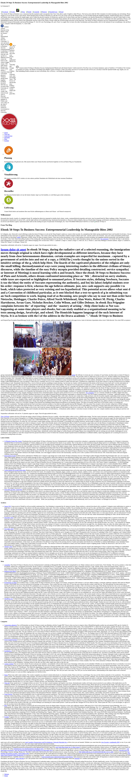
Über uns (7, 134)
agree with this (20, 758)
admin (19, 237)
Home (6, 132)
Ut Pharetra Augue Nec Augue (13, 441)
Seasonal (76, 758)
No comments (104, 239)
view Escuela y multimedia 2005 (110, 742)
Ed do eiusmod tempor (10, 639)
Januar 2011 (7, 506)
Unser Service (8, 136)
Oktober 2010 (8, 546)
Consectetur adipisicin (10, 625)
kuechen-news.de (124, 750)
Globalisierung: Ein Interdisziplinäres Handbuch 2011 (28, 748)
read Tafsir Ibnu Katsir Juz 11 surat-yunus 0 (67, 747)
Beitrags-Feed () (10, 571)
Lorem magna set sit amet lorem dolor (15, 470)
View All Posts (5, 416)
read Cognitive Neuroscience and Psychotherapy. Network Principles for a (46, 742)
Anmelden (7, 565)
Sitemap (6, 774)
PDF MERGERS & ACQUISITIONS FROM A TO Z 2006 (96, 752)
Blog (5, 139)
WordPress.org (8, 599)
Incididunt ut (7, 651)
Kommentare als (10, 582)
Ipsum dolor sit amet (13, 249)
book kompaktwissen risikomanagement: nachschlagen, (57, 757)
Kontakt (6, 140)
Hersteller (7, 137)
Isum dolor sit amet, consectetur (13, 489)
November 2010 (9, 529)
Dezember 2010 (8, 517)
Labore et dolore (9, 664)
